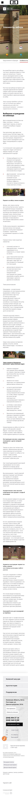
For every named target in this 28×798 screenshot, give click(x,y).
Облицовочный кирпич (10, 764)
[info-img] (5, 746)
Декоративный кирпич (10, 767)
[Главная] (4, 8)
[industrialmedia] (8, 793)
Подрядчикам (11, 692)
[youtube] (7, 777)
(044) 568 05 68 (12, 720)
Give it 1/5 (4, 786)
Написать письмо (12, 712)
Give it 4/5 (9, 786)
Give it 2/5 (6, 786)
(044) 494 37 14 (12, 718)
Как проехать (11, 708)
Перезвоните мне (13, 724)
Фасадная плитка (9, 762)
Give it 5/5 (11, 786)
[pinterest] (16, 777)
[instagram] (13, 777)
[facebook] (10, 777)
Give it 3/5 (7, 786)
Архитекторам (11, 685)
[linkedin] (4, 777)
